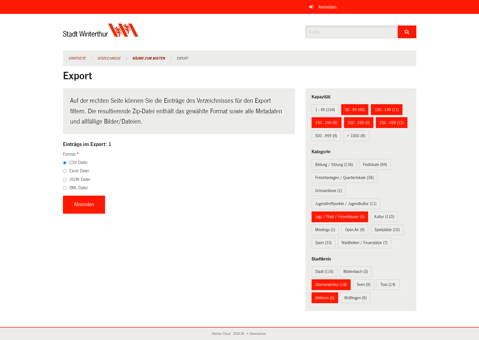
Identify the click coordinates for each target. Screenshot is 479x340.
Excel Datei (79, 170)
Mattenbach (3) (355, 271)
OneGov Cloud (222, 334)
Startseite (77, 58)
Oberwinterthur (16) (331, 284)
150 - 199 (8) (326, 123)
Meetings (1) (325, 229)
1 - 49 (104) (325, 110)
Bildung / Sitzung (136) (334, 164)
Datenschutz (258, 334)
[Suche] (407, 31)
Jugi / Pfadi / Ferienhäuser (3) (339, 216)
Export (182, 58)
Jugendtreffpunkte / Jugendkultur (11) (345, 203)
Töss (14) (387, 284)
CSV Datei (78, 162)
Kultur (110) (384, 216)
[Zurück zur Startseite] (101, 34)
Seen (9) (363, 284)
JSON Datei (79, 179)
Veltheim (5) (324, 298)
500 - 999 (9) (326, 136)
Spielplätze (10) (387, 229)
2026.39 (239, 334)
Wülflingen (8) (355, 298)
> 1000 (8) (356, 136)
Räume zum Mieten (148, 58)
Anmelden (328, 7)
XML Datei (78, 187)
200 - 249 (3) (359, 123)
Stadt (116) (324, 271)
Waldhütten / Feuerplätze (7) (365, 243)
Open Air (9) (355, 229)
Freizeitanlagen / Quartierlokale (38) (344, 177)
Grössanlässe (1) (328, 190)
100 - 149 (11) (386, 110)
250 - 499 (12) (391, 123)
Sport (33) (323, 243)
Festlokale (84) (375, 164)
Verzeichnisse (109, 58)
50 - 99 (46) (355, 110)
